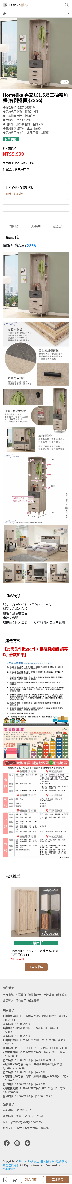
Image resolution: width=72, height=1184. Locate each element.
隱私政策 (61, 994)
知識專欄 (33, 1000)
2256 (31, 246)
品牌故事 (49, 994)
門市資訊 (8, 994)
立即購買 (57, 1179)
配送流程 (21, 994)
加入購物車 (32, 1179)
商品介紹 (14, 226)
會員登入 (8, 1000)
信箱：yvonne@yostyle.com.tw (22, 1122)
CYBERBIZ (9, 1169)
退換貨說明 (35, 994)
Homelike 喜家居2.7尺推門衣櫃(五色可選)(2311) (35, 953)
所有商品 (21, 1000)
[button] (67, 932)
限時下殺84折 (14, 193)
